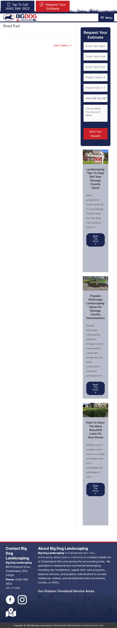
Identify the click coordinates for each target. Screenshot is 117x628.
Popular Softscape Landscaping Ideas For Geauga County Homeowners (95, 307)
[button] (95, 240)
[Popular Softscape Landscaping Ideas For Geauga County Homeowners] (95, 283)
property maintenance (72, 557)
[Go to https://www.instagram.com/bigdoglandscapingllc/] (22, 600)
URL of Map (13, 587)
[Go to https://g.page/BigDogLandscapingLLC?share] (10, 612)
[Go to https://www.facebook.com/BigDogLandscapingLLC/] (10, 600)
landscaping (45, 557)
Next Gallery (63, 45)
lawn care (89, 552)
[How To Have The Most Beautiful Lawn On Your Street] (95, 409)
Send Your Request (95, 133)
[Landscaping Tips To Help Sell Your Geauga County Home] (95, 156)
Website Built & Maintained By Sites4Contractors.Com (78, 625)
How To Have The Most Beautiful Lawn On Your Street (95, 430)
